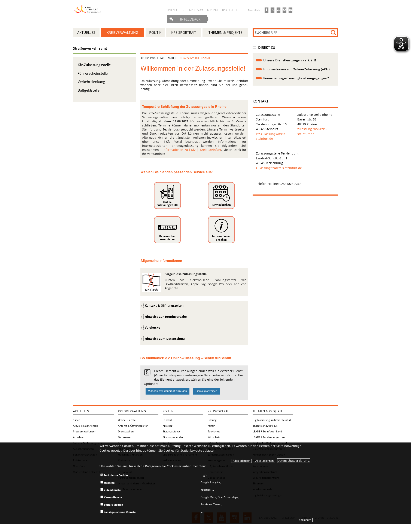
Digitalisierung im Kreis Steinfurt (272, 420)
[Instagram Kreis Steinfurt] (284, 10)
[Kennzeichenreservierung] (167, 229)
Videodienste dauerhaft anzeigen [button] (167, 391)
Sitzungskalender (173, 437)
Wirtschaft (214, 437)
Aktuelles (81, 411)
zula (300, 129)
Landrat (167, 420)
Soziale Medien (113, 504)
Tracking (109, 482)
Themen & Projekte (268, 411)
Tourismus (214, 431)
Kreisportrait (219, 411)
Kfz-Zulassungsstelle (94, 64)
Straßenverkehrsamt (90, 48)
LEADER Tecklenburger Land (269, 437)
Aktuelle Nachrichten (85, 426)
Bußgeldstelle (89, 90)
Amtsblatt (79, 437)
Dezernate (124, 437)
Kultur (211, 426)
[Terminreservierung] (221, 195)
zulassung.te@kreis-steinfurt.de (279, 168)
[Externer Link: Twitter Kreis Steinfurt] (272, 10)
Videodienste (112, 490)
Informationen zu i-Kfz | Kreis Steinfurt (192, 150)
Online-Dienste (127, 420)
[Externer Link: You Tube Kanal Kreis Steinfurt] (278, 10)
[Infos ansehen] (167, 195)
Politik (168, 411)
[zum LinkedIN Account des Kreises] (290, 10)
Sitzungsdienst (171, 431)
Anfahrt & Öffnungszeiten (133, 426)
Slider (76, 420)
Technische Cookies (115, 475)
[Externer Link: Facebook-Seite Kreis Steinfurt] (266, 10)
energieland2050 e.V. (265, 426)
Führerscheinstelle (93, 73)
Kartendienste (112, 497)
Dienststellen (126, 431)
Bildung (212, 420)
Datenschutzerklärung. (293, 461)
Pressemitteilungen (84, 431)
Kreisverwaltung (152, 58)
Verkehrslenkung (91, 81)
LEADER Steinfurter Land (267, 431)
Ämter (172, 58)
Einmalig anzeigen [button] (206, 391)
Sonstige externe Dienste (119, 512)
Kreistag (168, 426)
